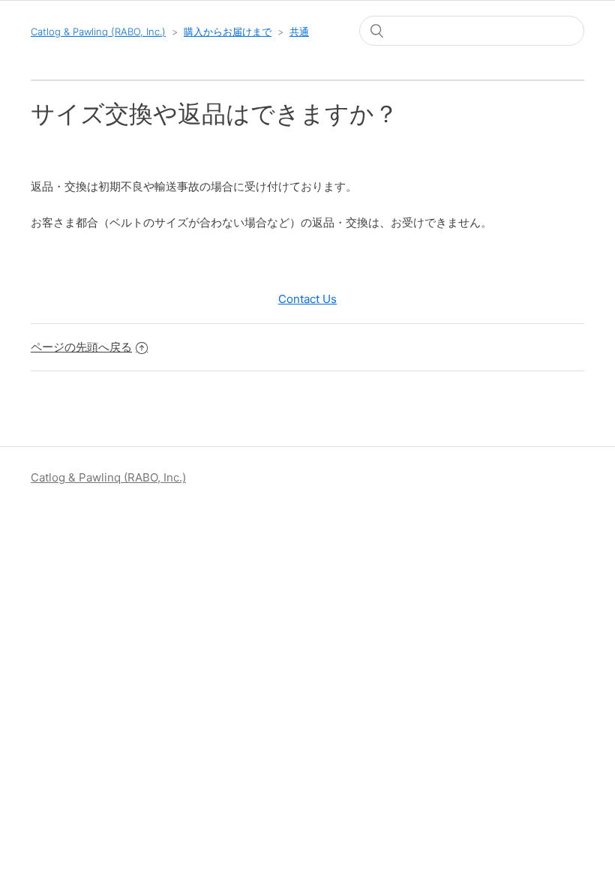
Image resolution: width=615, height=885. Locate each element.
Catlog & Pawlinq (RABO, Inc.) (98, 32)
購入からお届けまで (228, 32)
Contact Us (307, 299)
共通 (299, 32)
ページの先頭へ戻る (81, 347)
